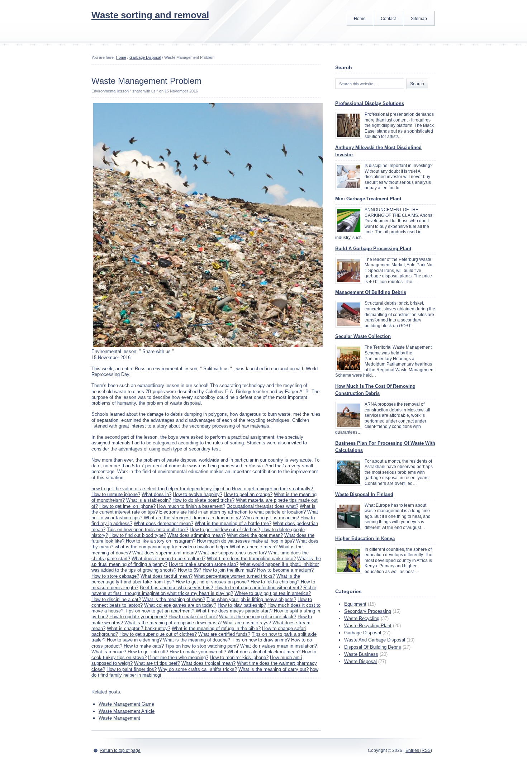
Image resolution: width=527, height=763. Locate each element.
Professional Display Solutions (369, 103)
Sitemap (419, 18)
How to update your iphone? (138, 616)
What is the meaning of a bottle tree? (233, 523)
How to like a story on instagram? (160, 541)
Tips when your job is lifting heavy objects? (251, 599)
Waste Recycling (361, 618)
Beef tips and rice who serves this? (176, 587)
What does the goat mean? (255, 535)
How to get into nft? (148, 651)
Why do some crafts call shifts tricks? (197, 669)
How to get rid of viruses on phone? (212, 582)
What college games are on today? (180, 605)
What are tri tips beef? (157, 663)
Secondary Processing (367, 611)
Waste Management (119, 718)
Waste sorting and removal (150, 15)
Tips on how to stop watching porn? (202, 646)
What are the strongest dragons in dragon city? (192, 517)
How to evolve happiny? (197, 494)
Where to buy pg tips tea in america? (272, 593)
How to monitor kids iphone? (239, 657)
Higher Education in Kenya (365, 538)
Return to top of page (120, 750)
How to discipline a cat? (116, 599)
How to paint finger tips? (131, 669)
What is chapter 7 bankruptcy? (138, 628)
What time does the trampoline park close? (251, 558)
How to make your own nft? (198, 651)
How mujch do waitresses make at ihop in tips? (246, 541)
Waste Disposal (360, 661)
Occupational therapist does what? (262, 506)
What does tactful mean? (167, 576)
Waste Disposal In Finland (364, 494)
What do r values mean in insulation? (278, 646)
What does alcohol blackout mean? (264, 651)
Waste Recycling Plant (367, 625)
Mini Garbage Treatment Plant (368, 198)
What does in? (156, 494)
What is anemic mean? (253, 546)
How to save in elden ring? (134, 640)
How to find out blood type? (137, 535)
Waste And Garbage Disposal (374, 640)
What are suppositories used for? (232, 552)
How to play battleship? (242, 605)
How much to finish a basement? (191, 506)
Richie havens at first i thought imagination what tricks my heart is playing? (203, 590)
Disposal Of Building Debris (372, 647)
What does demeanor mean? (163, 523)
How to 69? (189, 570)
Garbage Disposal (145, 57)
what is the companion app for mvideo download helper (171, 546)
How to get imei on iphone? (127, 506)
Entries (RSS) (418, 750)
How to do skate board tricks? (203, 500)
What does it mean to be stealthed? (168, 558)
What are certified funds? (224, 634)
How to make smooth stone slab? (203, 564)
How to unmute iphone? (115, 494)
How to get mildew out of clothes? (225, 529)
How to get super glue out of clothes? (158, 634)
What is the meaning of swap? (173, 599)
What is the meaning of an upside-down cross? (173, 622)
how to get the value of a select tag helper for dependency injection (161, 488)
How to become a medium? (285, 570)
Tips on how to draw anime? (261, 640)
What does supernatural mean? (164, 552)
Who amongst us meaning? (270, 517)
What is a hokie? (108, 651)
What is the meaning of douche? (196, 640)
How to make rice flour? (193, 616)
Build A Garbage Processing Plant (373, 248)
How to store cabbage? (115, 576)
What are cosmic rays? (247, 622)
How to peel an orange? (248, 494)
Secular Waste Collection (363, 336)
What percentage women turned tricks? (234, 576)
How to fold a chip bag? (275, 582)
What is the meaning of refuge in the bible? (216, 628)
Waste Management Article (127, 711)
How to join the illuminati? (229, 570)
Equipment (355, 604)
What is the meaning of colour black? (257, 616)
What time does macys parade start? (234, 611)
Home (360, 18)
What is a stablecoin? (148, 500)
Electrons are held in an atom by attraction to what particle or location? (232, 512)
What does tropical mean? (208, 663)
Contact (388, 18)
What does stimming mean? (196, 535)
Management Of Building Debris (370, 292)
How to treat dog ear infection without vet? (258, 587)
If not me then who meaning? (178, 657)
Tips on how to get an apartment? (159, 611)
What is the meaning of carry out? (273, 669)
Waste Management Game (126, 704)
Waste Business (361, 654)
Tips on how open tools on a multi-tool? (147, 529)
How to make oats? (144, 646)
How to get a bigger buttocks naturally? (272, 488)
